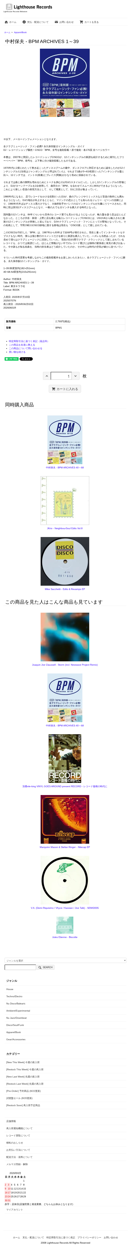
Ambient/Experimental (18, 1010)
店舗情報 (11, 1121)
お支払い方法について (18, 1149)
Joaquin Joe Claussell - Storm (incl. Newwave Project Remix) (65, 664)
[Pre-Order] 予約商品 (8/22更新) (23, 1091)
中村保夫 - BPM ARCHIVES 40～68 (65, 467)
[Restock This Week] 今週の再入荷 (24, 1069)
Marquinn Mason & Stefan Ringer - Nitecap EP (65, 847)
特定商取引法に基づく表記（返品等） (29, 341)
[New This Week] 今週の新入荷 (23, 1062)
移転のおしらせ (14, 1142)
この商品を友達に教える (22, 344)
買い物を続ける (17, 352)
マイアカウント (14, 1209)
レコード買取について (18, 1135)
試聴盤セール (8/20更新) (19, 1098)
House (9, 989)
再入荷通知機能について (19, 1128)
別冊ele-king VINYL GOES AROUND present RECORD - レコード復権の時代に (65, 786)
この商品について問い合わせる (25, 348)
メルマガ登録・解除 (17, 1164)
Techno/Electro (14, 996)
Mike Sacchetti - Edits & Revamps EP (65, 589)
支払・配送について (38, 22)
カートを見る (91, 22)
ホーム (12, 22)
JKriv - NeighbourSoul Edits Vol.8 (65, 528)
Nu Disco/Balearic (15, 1003)
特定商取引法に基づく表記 (60, 1237)
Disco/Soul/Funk (15, 1025)
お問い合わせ (66, 22)
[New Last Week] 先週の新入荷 (23, 1076)
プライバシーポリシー (89, 1237)
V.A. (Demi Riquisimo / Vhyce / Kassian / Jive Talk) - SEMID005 (65, 908)
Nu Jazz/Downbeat (16, 1018)
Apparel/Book (20, 32)
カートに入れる (67, 388)
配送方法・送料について (19, 1157)
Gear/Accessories (15, 1039)
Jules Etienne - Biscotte (64, 937)
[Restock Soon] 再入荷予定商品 (23, 1105)
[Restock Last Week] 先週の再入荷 (24, 1083)
